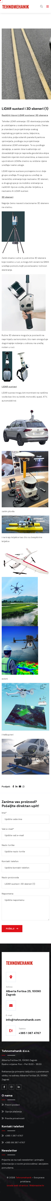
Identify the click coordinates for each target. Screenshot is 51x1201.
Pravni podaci (12, 1104)
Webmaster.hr (36, 1185)
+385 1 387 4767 (30, 1033)
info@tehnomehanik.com (23, 1020)
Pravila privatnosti (14, 1118)
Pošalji (10, 928)
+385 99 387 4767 (14, 1142)
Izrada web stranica (17, 1185)
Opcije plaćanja (13, 1111)
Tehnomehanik (23, 1177)
